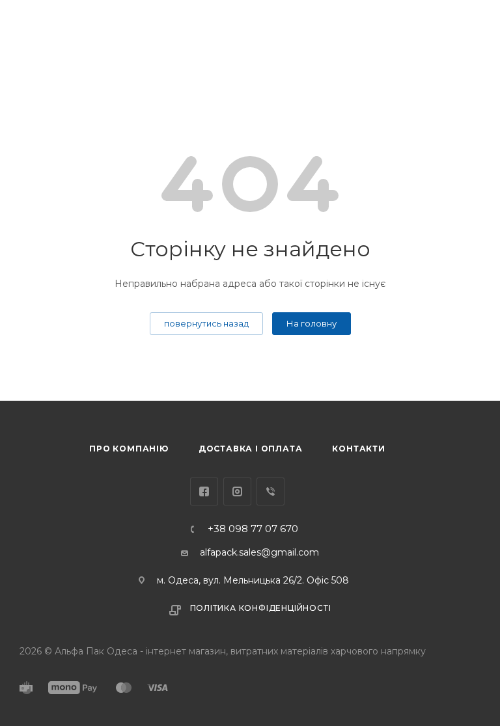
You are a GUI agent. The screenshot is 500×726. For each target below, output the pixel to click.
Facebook (204, 491)
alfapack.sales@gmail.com (259, 552)
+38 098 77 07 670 (253, 529)
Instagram (237, 491)
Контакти (358, 448)
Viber (271, 491)
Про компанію (129, 448)
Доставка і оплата (251, 448)
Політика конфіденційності (260, 608)
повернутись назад (206, 323)
